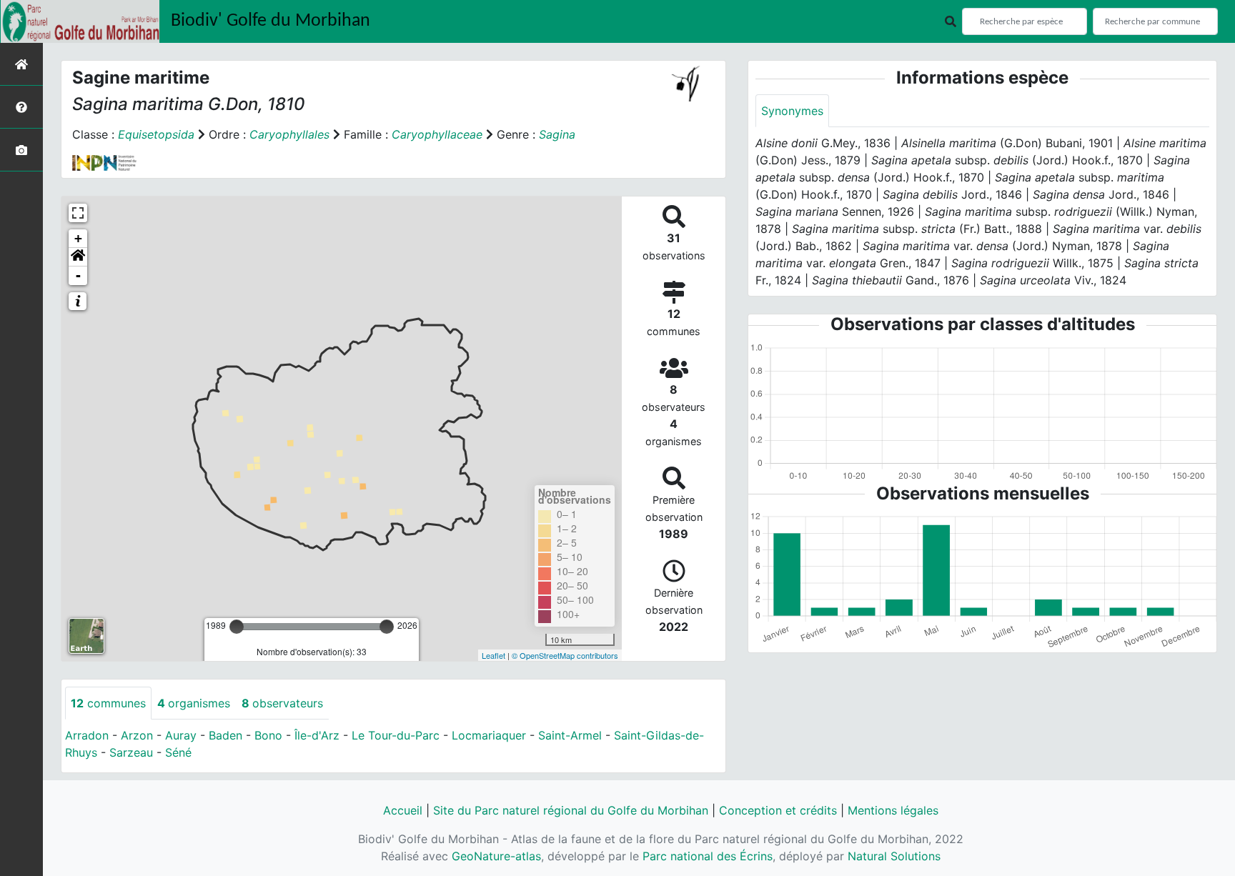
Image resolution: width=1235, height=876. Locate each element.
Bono (268, 735)
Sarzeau (131, 752)
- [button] (78, 275)
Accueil (402, 810)
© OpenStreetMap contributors (565, 655)
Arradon (87, 735)
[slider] (236, 626)
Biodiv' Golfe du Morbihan (270, 21)
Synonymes (792, 111)
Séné (178, 752)
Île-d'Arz (316, 735)
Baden (225, 735)
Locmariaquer (489, 735)
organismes (193, 703)
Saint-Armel (570, 735)
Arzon (137, 735)
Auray (181, 735)
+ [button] (78, 238)
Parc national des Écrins (708, 856)
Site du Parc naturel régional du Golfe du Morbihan (570, 810)
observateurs (282, 703)
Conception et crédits (778, 810)
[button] (78, 257)
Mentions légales (893, 810)
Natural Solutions (894, 856)
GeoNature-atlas (496, 856)
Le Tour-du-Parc (396, 735)
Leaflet (493, 655)
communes (108, 703)
